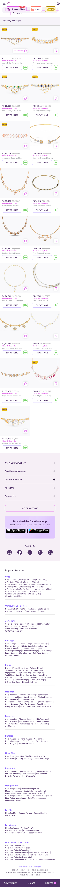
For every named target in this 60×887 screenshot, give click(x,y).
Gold (7, 624)
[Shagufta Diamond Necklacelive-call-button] (56, 162)
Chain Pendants (28, 773)
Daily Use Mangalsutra (37, 798)
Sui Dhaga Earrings (13, 651)
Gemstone (32, 624)
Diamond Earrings (25, 644)
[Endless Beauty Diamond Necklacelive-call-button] (25, 257)
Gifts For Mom (11, 589)
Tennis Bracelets (42, 721)
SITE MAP (15, 870)
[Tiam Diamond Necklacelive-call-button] (56, 257)
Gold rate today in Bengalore (17, 850)
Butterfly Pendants (12, 776)
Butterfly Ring (33, 677)
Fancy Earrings (11, 653)
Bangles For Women (31, 830)
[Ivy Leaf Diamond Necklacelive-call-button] (25, 305)
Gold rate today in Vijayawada (18, 857)
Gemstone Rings (25, 670)
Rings (8, 665)
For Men (9, 810)
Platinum (8, 626)
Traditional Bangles (26, 743)
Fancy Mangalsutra (13, 793)
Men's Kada (10, 815)
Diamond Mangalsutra (30, 789)
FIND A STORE (32, 508)
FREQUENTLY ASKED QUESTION (30, 875)
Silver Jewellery (11, 628)
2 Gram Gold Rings (12, 682)
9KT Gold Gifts (34, 594)
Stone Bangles (42, 741)
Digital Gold (42, 609)
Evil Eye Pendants (12, 773)
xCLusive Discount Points (43, 872)
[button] (33, 883)
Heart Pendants (28, 776)
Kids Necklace (42, 695)
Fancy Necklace (12, 706)
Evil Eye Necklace (27, 699)
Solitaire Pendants (43, 771)
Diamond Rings (11, 668)
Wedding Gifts (10, 594)
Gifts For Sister (37, 587)
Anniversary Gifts (44, 584)
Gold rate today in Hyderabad (17, 848)
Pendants (10, 768)
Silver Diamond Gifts (13, 596)
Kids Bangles (39, 739)
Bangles (9, 736)
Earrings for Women (29, 828)
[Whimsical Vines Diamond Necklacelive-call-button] (56, 67)
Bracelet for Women (13, 830)
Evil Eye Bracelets (26, 721)
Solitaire (23, 624)
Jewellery (10, 621)
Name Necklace (45, 702)
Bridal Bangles (28, 741)
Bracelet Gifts (35, 591)
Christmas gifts (24, 580)
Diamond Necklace (27, 695)
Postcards (32, 609)
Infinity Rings (46, 677)
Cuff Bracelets (11, 726)
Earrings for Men (25, 813)
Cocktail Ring (10, 677)
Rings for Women (12, 828)
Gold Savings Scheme (14, 611)
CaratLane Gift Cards (13, 584)
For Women (10, 825)
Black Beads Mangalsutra (33, 793)
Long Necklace (31, 702)
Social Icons (17, 533)
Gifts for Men (10, 580)
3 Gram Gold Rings (37, 680)
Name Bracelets (26, 724)
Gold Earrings (10, 644)
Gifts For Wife (10, 591)
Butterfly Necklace (27, 704)
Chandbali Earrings (30, 651)
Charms (17, 626)
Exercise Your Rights (14, 872)
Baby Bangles (10, 743)
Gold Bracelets (11, 719)
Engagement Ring (12, 673)
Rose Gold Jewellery (28, 628)
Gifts (7, 576)
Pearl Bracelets (11, 721)
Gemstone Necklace (13, 697)
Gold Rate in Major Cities (17, 842)
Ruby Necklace (30, 697)
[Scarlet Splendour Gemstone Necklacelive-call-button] (56, 400)
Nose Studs (10, 758)
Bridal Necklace (43, 704)
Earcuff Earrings (45, 651)
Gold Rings (23, 668)
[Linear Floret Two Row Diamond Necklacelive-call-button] (56, 305)
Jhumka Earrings (40, 646)
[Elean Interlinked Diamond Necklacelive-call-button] (56, 210)
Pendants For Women (13, 833)
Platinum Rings (36, 668)
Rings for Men (11, 813)
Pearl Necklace (11, 699)
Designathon (43, 611)
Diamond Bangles (25, 739)
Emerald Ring (31, 675)
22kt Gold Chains (44, 706)
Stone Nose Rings (42, 758)
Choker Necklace (45, 697)
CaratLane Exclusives (16, 606)
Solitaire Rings (11, 670)
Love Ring (22, 677)
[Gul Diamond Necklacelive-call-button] (25, 210)
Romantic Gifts (11, 587)
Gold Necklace (11, 695)
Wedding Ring (38, 673)
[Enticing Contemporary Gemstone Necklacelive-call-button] (56, 115)
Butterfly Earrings (12, 655)
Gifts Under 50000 (30, 582)
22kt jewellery (44, 624)
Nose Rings (9, 756)
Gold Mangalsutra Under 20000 (18, 796)
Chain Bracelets (11, 724)
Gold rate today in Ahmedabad (42, 859)
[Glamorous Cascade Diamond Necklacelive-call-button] (25, 448)
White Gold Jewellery (14, 631)
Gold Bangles (10, 739)
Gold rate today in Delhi (39, 852)
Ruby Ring (20, 675)
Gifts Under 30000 (13, 582)
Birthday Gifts (29, 584)
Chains (38, 626)
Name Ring (42, 675)
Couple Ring (26, 673)
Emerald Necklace (27, 706)
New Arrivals (10, 609)
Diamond (14, 624)
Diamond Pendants (26, 771)
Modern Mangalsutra (13, 791)
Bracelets (10, 716)
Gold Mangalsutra (12, 789)
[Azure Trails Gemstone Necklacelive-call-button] (25, 67)
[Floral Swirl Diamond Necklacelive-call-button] (56, 353)
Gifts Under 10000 (39, 580)
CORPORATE (27, 872)
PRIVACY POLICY (25, 870)
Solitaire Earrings (40, 644)
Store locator (30, 611)
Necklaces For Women (14, 702)
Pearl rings (9, 680)
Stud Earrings (23, 648)
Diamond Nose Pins (38, 756)
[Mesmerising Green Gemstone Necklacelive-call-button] (25, 115)
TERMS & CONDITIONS (39, 870)
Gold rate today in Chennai (16, 845)
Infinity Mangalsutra (13, 800)
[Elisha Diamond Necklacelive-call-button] (25, 353)
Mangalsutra (11, 785)
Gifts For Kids (24, 587)
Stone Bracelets (41, 724)
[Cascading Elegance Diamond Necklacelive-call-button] (25, 162)
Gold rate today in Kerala (15, 855)
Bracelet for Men (41, 813)
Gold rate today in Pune (38, 855)
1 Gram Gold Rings (29, 682)
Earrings (9, 640)
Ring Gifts (22, 594)
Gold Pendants (11, 771)
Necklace (9, 691)
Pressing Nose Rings (24, 758)
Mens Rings (38, 670)
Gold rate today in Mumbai (16, 852)
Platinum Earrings (12, 646)
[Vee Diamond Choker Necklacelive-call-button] (25, 400)
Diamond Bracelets (26, 719)
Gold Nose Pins (22, 756)
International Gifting (43, 589)
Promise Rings (22, 680)
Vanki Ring (9, 675)
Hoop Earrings (11, 648)
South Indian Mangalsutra (34, 791)
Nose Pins (10, 753)
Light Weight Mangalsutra (15, 798)
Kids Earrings (26, 646)
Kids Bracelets (42, 719)
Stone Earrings (25, 653)
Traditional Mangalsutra (42, 796)
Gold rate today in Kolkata (16, 859)
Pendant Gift (23, 591)
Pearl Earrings (36, 648)
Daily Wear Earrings (40, 653)
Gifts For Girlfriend (25, 589)
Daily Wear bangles (13, 741)
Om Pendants (41, 773)
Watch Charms (28, 626)
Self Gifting (21, 609)
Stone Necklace (11, 704)
